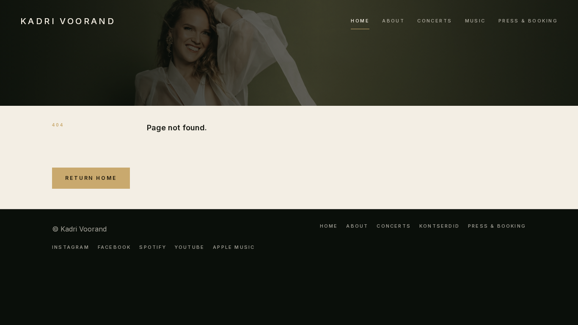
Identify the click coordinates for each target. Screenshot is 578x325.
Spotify (152, 247)
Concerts (434, 21)
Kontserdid (439, 226)
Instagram (70, 247)
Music (475, 21)
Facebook (114, 247)
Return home (91, 178)
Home (360, 21)
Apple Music (234, 247)
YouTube (189, 247)
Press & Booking (528, 21)
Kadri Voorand (68, 21)
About (393, 21)
